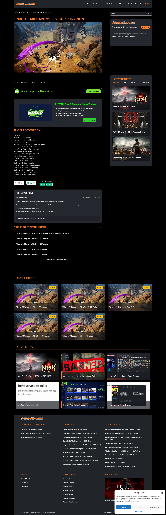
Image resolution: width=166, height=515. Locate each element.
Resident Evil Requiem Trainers (31, 437)
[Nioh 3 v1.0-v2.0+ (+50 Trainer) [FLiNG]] (37, 366)
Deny (140, 507)
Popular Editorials (69, 498)
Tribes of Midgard (36, 13)
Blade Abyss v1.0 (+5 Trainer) (115, 462)
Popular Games (68, 479)
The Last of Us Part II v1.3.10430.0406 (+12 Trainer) (122, 451)
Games (23, 13)
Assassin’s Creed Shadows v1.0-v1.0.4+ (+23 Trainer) (123, 429)
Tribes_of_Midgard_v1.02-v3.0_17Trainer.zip (31, 218)
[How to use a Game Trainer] (128, 395)
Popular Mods (68, 486)
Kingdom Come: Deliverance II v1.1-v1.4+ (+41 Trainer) (82, 445)
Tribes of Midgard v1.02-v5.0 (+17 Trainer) (31, 249)
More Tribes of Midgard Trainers (58, 259)
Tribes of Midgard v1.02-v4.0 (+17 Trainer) (31, 254)
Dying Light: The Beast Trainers (31, 429)
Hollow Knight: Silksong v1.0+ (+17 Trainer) (77, 437)
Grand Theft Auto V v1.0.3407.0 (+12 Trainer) (120, 466)
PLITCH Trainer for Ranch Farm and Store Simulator (80, 460)
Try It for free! (93, 91)
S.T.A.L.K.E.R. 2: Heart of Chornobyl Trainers (36, 433)
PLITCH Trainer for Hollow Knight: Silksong (77, 456)
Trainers (48, 13)
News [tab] (124, 82)
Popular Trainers (68, 483)
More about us (131, 43)
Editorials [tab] (133, 82)
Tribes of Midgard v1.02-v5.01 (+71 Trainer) (32, 244)
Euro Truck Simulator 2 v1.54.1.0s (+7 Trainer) (121, 455)
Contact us (24, 483)
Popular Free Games (70, 502)
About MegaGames (27, 479)
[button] (162, 493)
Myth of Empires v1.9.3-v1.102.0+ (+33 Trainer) (121, 447)
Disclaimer (24, 486)
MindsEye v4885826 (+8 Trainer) (74, 452)
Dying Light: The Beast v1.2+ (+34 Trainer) (77, 441)
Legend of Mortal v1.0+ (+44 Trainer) (75, 429)
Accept (124, 507)
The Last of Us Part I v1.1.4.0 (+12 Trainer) (119, 443)
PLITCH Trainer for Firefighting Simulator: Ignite (79, 449)
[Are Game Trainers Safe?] (37, 395)
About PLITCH (89, 120)
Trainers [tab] (116, 82)
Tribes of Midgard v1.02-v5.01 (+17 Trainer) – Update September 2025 (42, 233)
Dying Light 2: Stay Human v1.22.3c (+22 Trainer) (121, 433)
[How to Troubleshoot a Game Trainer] (128, 366)
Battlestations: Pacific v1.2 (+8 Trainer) (76, 464)
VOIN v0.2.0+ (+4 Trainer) (114, 459)
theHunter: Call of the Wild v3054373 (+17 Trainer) (80, 433)
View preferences (155, 507)
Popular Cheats (68, 490)
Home (16, 13)
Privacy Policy (109, 512)
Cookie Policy (138, 511)
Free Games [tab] (145, 82)
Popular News (68, 494)
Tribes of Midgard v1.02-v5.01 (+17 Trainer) (32, 239)
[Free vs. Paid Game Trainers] (83, 395)
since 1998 (145, 27)
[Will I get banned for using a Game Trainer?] (83, 366)
